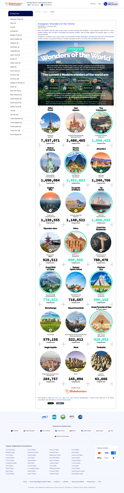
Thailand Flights (76, 460)
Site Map (65, 482)
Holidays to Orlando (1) (17, 83)
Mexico (74, 431)
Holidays (94, 5)
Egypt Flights (9, 471)
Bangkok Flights (10, 452)
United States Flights (77, 474)
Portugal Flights (54, 471)
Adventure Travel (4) (16, 19)
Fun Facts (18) (14, 75)
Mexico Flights (32, 474)
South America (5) (15, 103)
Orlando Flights (54, 463)
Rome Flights (75, 450)
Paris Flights (53, 466)
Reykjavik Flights (54, 474)
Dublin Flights (10, 468)
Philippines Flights (55, 468)
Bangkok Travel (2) (16, 35)
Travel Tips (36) (15, 130)
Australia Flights (10, 450)
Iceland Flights (32, 455)
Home (25, 482)
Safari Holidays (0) (15, 99)
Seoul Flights (75, 452)
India (111, 431)
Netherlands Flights (55, 455)
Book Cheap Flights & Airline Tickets (40, 482)
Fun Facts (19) (14, 79)
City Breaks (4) (14, 47)
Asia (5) (12, 27)
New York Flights (54, 460)
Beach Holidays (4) (16, 39)
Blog (100, 5)
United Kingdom (30, 431)
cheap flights (70, 398)
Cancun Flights (10, 460)
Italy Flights (31, 463)
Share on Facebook (70, 403)
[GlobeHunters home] (13, 4)
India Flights (31, 458)
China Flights (9, 466)
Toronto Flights (75, 463)
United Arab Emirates (63, 436)
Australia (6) (14, 31)
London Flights (32, 466)
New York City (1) (15, 91)
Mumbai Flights (54, 452)
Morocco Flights (54, 450)
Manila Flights (32, 471)
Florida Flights (10, 474)
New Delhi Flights (55, 458)
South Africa (61, 431)
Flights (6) (13, 67)
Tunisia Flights (75, 468)
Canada (101, 431)
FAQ (99, 482)
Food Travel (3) (15, 71)
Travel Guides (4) (15, 126)
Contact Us (57, 482)
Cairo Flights (9, 455)
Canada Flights (10, 458)
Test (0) (12, 111)
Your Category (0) (15, 134)
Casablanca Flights (11, 463)
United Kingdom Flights (78, 471)
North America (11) (16, 95)
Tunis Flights (75, 466)
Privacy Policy (91, 482)
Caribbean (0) (14, 43)
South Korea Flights (77, 455)
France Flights (32, 450)
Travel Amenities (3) (16, 119)
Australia (15, 431)
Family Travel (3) (15, 63)
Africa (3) (13, 23)
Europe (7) (13, 59)
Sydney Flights (75, 458)
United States (87, 431)
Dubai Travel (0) (15, 55)
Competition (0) (15, 51)
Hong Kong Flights (33, 452)
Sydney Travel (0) (15, 107)
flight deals (58, 398)
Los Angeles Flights (33, 468)
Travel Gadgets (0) (16, 123)
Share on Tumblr (60, 403)
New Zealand (46, 431)
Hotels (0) (13, 87)
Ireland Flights (32, 460)
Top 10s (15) (14, 115)
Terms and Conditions (77, 482)
